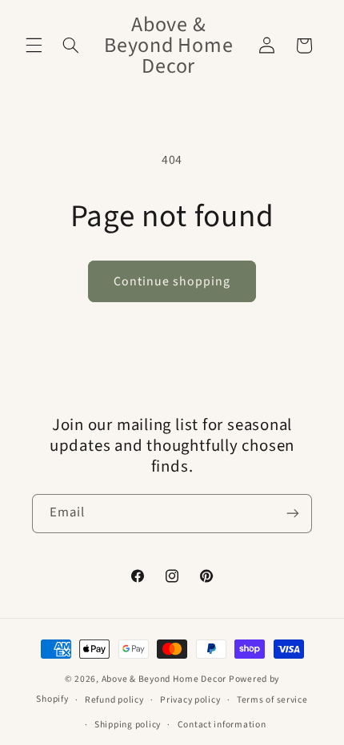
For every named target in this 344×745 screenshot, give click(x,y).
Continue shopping (172, 281)
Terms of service (272, 700)
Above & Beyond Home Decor (165, 679)
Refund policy (114, 700)
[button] (33, 45)
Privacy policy (190, 700)
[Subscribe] (292, 513)
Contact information (222, 724)
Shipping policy (127, 724)
